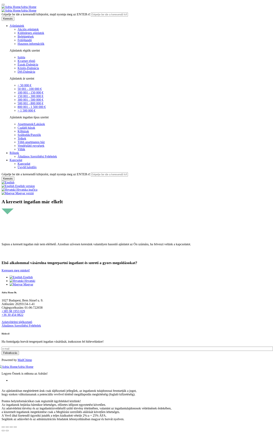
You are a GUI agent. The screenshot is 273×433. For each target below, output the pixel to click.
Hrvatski (29, 280)
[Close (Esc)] (3, 427)
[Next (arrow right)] (7, 430)
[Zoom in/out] (15, 427)
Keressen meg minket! (16, 270)
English (27, 277)
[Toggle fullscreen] (11, 427)
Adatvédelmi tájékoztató (17, 322)
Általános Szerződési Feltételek (21, 325)
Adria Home (28, 7)
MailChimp (25, 360)
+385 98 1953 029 (13, 311)
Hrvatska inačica (26, 189)
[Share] (7, 427)
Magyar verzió (24, 193)
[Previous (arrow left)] (3, 430)
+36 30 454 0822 (12, 314)
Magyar (28, 284)
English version (24, 186)
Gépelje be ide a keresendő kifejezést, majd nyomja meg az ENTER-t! (46, 14)
